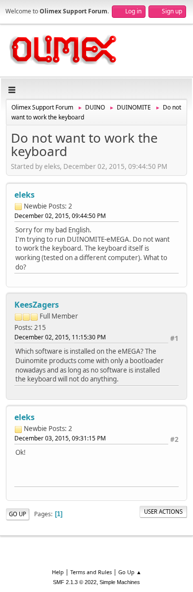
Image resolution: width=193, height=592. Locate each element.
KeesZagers (36, 304)
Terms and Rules (91, 572)
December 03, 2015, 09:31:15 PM (60, 438)
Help (58, 572)
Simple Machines (119, 582)
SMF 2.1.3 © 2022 (74, 582)
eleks (24, 194)
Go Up (17, 514)
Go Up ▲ (130, 572)
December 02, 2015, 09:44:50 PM (60, 216)
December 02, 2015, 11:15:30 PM (60, 337)
